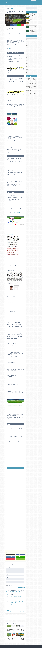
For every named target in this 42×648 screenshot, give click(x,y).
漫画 (27, 66)
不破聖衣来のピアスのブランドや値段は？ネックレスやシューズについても (17, 597)
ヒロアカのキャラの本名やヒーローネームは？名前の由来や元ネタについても (31, 27)
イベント (27, 42)
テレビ (27, 46)
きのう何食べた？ (28, 39)
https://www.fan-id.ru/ (16, 212)
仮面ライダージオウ (29, 57)
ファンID (16, 611)
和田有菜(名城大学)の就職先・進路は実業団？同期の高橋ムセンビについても (17, 604)
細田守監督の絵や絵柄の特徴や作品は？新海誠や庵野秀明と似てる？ (16, 616)
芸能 (27, 69)
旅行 (27, 60)
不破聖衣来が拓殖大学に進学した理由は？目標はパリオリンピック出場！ (17, 602)
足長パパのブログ (8, 3)
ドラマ (27, 48)
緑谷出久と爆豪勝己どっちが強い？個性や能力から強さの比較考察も (33, 31)
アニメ (27, 40)
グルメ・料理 (28, 43)
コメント (8, 567)
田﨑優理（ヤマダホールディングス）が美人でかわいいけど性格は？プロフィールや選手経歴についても (17, 607)
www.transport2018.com (16, 146)
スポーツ (8, 594)
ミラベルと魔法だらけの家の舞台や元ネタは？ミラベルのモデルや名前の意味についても (31, 15)
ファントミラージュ (29, 51)
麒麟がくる (27, 72)
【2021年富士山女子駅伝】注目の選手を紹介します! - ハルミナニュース (31, 81)
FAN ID (8, 611)
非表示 (9, 48)
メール (7, 577)
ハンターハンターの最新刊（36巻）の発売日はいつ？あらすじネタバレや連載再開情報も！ (15, 618)
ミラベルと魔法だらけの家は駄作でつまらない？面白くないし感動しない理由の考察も (31, 19)
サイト (7, 580)
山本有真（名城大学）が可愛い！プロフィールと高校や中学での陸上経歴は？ (31, 79)
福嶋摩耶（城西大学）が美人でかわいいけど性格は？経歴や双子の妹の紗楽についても (31, 87)
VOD (27, 37)
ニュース (27, 49)
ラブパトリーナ (28, 54)
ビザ (13, 611)
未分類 (27, 63)
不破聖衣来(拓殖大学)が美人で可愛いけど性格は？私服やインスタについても (17, 599)
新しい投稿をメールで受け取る (11, 585)
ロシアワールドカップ (21, 611)
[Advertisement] (15, 450)
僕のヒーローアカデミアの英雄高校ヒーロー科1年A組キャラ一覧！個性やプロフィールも (31, 23)
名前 (7, 574)
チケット (11, 611)
